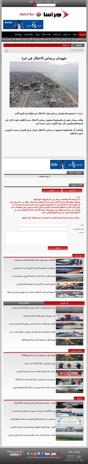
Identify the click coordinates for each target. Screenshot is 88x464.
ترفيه (31, 2)
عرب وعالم (66, 34)
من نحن (56, 2)
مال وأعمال (57, 34)
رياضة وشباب (28, 34)
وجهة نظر (18, 34)
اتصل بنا (48, 2)
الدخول (51, 190)
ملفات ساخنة (46, 34)
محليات (75, 34)
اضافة (57, 248)
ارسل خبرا (39, 2)
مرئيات (37, 34)
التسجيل (72, 190)
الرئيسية (82, 34)
